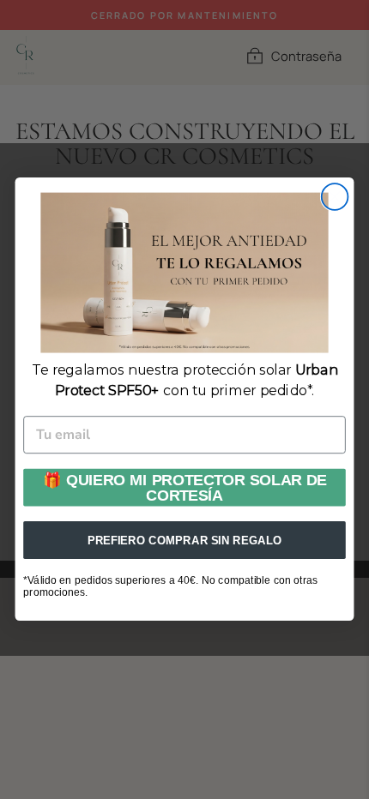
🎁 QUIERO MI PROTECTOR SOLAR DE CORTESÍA (185, 488)
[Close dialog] (335, 196)
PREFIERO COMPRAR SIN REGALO (184, 540)
